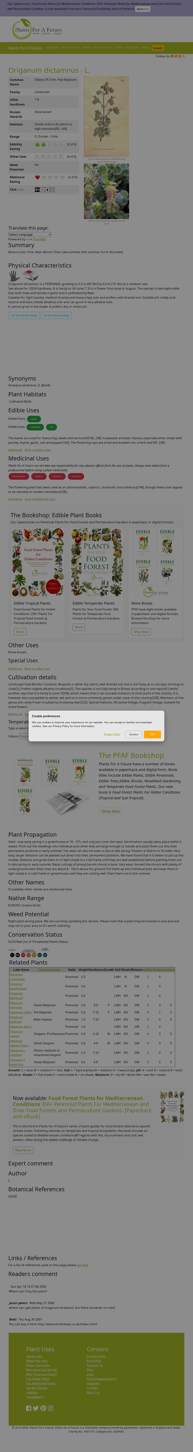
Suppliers (132, 47)
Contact (92, 1388)
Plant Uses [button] (102, 47)
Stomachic (57, 476)
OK (152, 734)
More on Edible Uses (38, 450)
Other (171, 969)
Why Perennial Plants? (41, 1374)
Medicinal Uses (36, 1361)
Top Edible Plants (38, 1379)
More (20, 632)
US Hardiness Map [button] (56, 315)
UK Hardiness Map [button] (24, 315)
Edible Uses (34, 1356)
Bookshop (94, 1361)
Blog (145, 47)
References (15, 450)
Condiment (35, 427)
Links (90, 1374)
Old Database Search (102, 1379)
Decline (133, 734)
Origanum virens (20, 1026)
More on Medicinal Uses (40, 499)
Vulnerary (76, 476)
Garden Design (36, 1388)
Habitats (32, 1392)
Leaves (34, 419)
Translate (39, 239)
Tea (51, 427)
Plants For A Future (24, 48)
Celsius (13, 736)
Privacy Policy (112, 734)
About (87, 47)
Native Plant (71, 47)
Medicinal (159, 969)
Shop (119, 47)
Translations (35, 1397)
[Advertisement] (172, 140)
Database (52, 47)
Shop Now (141, 632)
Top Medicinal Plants (40, 1383)
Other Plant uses (38, 1365)
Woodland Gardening (41, 1370)
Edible (147, 969)
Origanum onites (20, 1012)
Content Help (96, 1356)
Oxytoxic (39, 476)
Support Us (95, 1365)
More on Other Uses (37, 668)
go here (82, 1265)
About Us (93, 1392)
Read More (23, 1150)
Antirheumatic (18, 476)
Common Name (49, 969)
